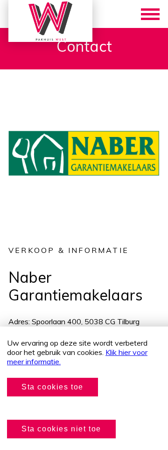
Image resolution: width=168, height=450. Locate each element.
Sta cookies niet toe (61, 429)
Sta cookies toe (52, 387)
